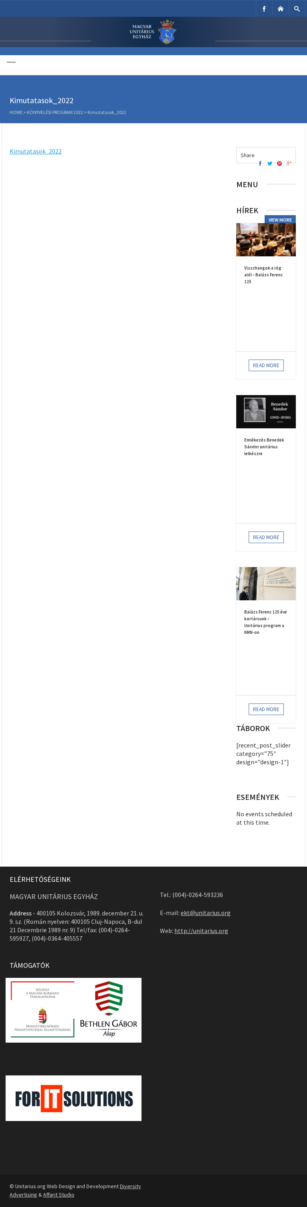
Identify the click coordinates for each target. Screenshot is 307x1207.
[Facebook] (264, 8)
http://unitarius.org (201, 931)
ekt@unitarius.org (206, 913)
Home (16, 112)
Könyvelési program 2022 (55, 112)
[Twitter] (269, 164)
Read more (266, 365)
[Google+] (289, 164)
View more (280, 220)
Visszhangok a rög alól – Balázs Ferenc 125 (263, 274)
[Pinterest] (279, 164)
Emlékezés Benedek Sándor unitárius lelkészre (264, 446)
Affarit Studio (58, 1194)
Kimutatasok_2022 (36, 151)
